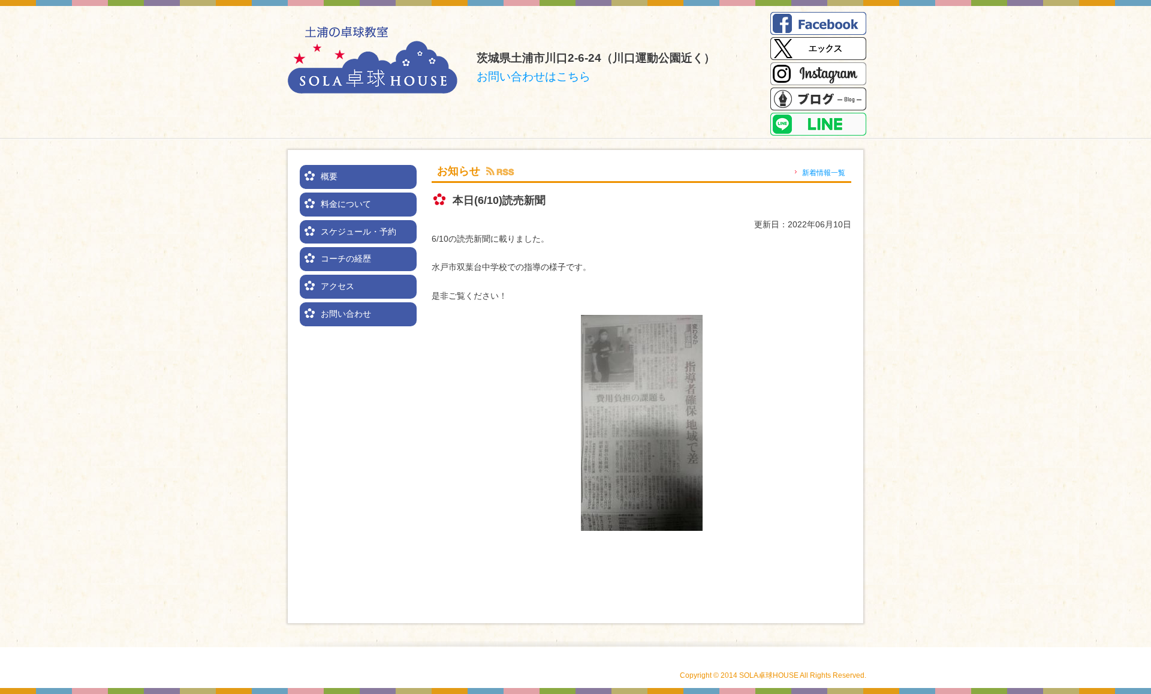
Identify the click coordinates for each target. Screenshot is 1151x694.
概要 (329, 176)
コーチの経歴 (346, 258)
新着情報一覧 (823, 173)
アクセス (337, 286)
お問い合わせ (346, 314)
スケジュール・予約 (358, 231)
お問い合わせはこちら (533, 76)
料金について (346, 204)
